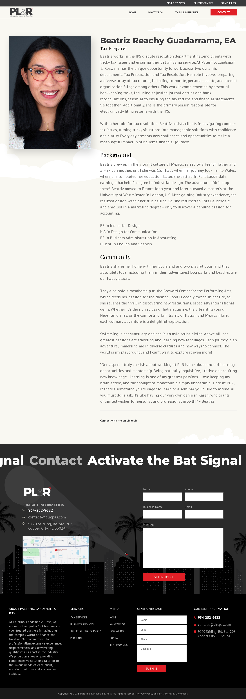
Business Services (82, 624)
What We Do (155, 12)
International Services (86, 631)
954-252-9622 (176, 3)
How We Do (117, 631)
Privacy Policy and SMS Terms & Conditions (162, 693)
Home (132, 12)
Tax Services (78, 617)
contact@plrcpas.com (47, 517)
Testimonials (119, 644)
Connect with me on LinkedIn (119, 420)
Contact (223, 12)
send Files (228, 3)
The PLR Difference (186, 12)
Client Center (203, 3)
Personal (76, 638)
